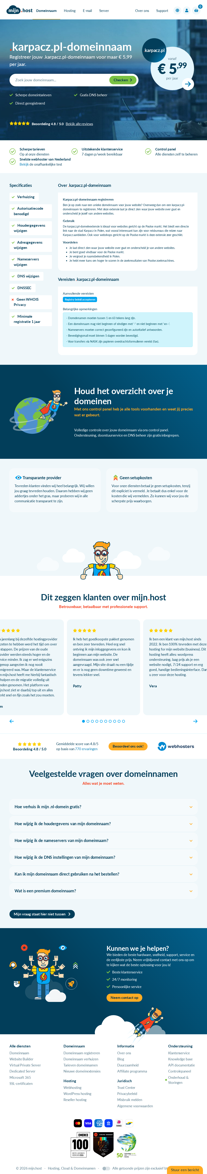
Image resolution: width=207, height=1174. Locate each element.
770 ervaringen (86, 749)
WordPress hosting (77, 1094)
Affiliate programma (132, 1071)
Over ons (142, 10)
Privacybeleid (127, 1094)
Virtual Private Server (25, 1065)
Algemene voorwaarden (135, 1106)
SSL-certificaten (21, 1083)
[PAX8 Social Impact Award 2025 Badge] (103, 1144)
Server (104, 10)
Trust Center (126, 1087)
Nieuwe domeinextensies (81, 1071)
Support (162, 10)
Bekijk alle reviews (79, 124)
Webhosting (72, 1087)
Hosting (69, 10)
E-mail (87, 10)
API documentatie (181, 1065)
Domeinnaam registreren (81, 1053)
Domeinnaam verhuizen (80, 1059)
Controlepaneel (179, 1071)
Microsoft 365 (20, 1077)
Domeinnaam (46, 10)
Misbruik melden (129, 1100)
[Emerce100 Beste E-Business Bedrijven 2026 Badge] (80, 1144)
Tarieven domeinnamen (80, 1065)
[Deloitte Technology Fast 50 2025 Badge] (126, 1144)
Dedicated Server (22, 1071)
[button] (177, 10)
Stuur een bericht (185, 1170)
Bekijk (24, 164)
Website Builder (21, 1059)
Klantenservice (179, 1053)
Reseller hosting (75, 1100)
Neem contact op (124, 997)
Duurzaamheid (128, 1065)
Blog (120, 1059)
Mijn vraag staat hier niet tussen (40, 914)
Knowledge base (180, 1059)
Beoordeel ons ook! (128, 746)
